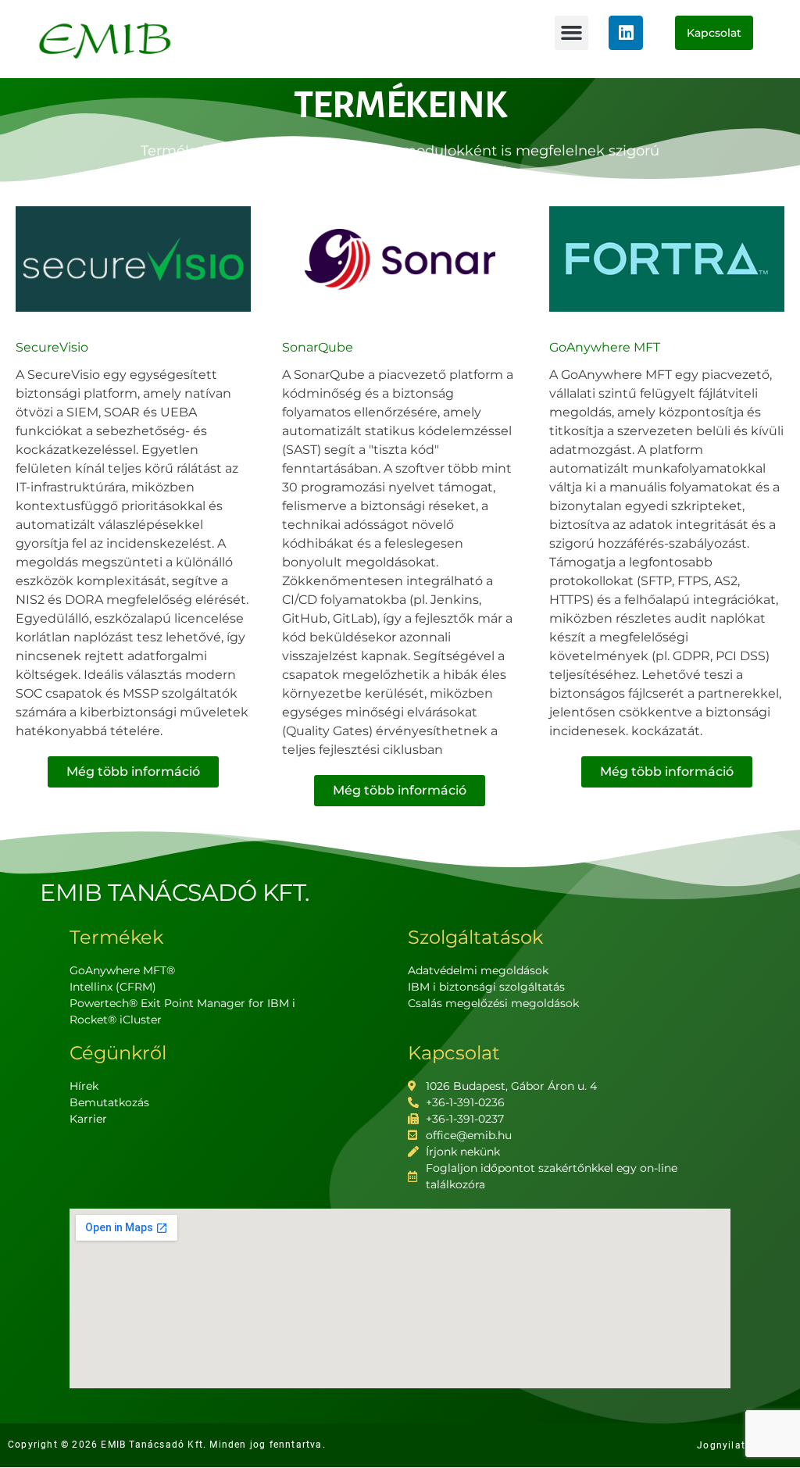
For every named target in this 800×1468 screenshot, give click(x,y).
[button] (572, 33)
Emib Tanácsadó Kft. (174, 892)
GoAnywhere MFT (604, 347)
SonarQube (317, 347)
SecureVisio (52, 347)
